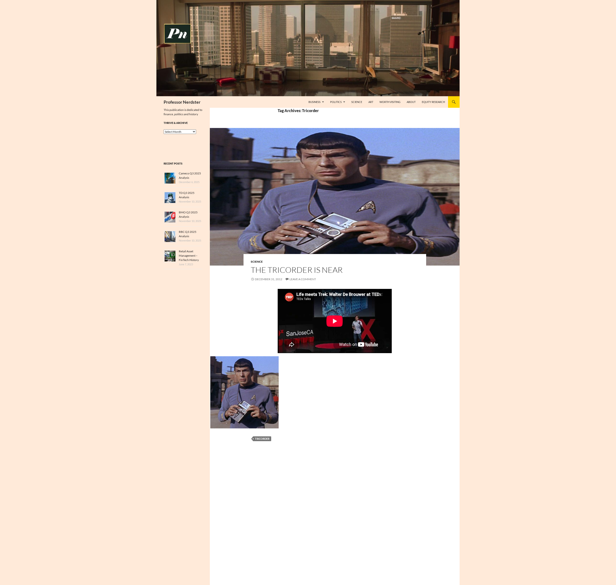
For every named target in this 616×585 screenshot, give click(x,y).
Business (314, 101)
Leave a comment (302, 279)
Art (370, 101)
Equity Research (433, 101)
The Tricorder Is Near (297, 270)
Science (356, 101)
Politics (336, 101)
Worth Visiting (389, 101)
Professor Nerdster (182, 102)
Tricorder (262, 438)
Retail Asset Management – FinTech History (189, 255)
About (411, 101)
